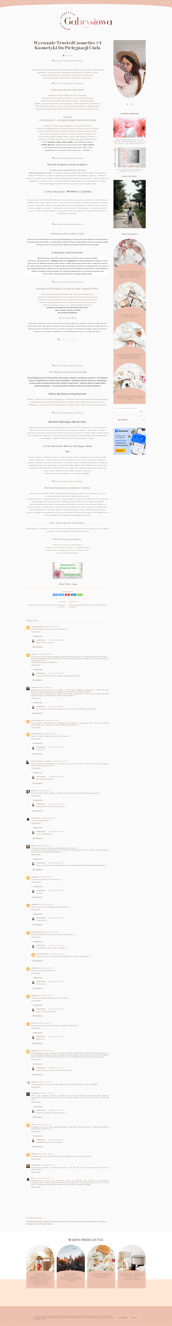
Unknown (34, 877)
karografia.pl (164, 1323)
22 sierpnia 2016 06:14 (50, 733)
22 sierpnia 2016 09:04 (56, 706)
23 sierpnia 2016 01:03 (46, 968)
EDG (32, 1178)
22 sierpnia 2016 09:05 (56, 747)
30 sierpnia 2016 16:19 (48, 1165)
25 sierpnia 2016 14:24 (43, 1124)
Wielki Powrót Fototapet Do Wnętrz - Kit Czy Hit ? (129, 170)
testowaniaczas (37, 626)
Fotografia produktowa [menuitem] (61, 2)
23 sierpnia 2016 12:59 (56, 1036)
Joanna (34, 687)
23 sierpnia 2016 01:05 (46, 995)
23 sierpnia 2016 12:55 (46, 1050)
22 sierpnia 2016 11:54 (46, 877)
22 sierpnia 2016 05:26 (51, 626)
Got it (134, 1317)
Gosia (33, 1124)
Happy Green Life (37, 720)
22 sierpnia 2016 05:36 (56, 673)
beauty (33, 1023)
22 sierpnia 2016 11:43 (43, 845)
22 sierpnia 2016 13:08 (51, 932)
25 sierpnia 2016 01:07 (56, 1110)
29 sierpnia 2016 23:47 (56, 954)
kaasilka (34, 1082)
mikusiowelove (36, 733)
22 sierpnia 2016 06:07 (51, 720)
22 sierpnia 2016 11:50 (56, 863)
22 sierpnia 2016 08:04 (48, 818)
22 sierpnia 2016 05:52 (44, 687)
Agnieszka (35, 1093)
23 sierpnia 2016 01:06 (56, 981)
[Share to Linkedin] (74, 595)
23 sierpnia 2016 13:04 (45, 1082)
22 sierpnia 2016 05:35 (56, 640)
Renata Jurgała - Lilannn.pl (41, 761)
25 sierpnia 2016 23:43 (56, 1140)
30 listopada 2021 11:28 (43, 1178)
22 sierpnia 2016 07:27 (60, 761)
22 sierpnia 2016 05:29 (44, 654)
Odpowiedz (36, 632)
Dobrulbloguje (37, 932)
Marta (33, 790)
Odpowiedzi (38, 636)
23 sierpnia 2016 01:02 (56, 890)
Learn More (122, 1317)
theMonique (35, 1165)
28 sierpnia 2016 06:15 (46, 1154)
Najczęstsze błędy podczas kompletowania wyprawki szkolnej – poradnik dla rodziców (130, 220)
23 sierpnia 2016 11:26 (44, 1023)
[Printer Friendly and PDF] (67, 585)
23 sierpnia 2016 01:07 (56, 1009)
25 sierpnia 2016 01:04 (46, 1093)
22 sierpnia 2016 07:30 (44, 790)
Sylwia (33, 845)
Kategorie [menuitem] (6, 2)
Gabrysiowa (41, 640)
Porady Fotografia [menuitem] (23, 2)
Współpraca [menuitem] (41, 2)
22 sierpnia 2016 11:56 (46, 904)
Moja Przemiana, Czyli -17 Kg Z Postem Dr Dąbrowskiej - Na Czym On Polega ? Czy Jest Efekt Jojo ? (130, 141)
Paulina (34, 654)
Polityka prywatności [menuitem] (86, 2)
